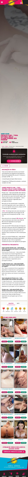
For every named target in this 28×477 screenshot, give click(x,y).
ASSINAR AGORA (15, 161)
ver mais (4, 341)
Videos (6, 146)
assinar (10, 341)
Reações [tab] (11, 303)
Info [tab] (18, 303)
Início (3, 146)
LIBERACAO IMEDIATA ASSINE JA (14, 451)
